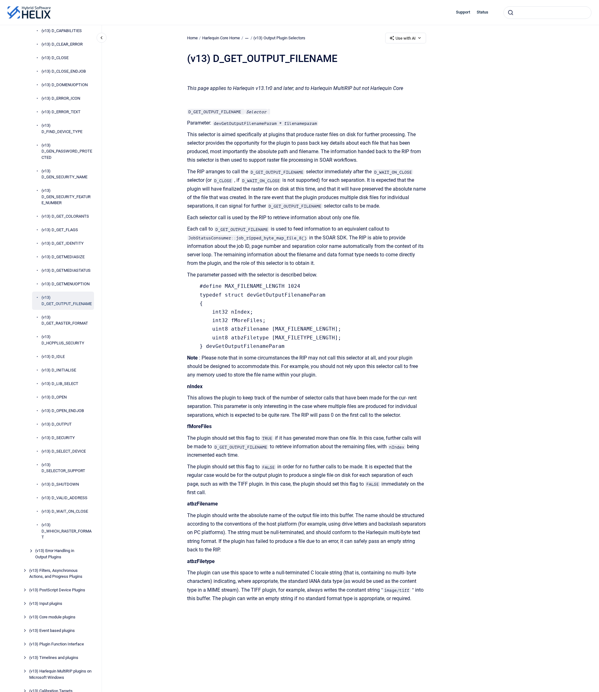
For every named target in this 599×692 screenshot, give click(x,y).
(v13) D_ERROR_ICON (61, 98)
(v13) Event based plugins (52, 630)
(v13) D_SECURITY (58, 437)
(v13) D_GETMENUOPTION (66, 284)
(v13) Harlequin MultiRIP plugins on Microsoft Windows (60, 674)
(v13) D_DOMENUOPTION (65, 85)
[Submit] (511, 13)
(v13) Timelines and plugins (53, 658)
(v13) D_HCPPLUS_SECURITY (63, 340)
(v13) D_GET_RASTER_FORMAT (65, 320)
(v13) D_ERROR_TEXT (61, 112)
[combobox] (547, 13)
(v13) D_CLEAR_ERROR (62, 44)
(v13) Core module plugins (52, 617)
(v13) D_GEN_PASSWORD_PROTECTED (67, 151)
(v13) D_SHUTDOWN (60, 484)
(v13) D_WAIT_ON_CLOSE (65, 511)
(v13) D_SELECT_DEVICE (64, 451)
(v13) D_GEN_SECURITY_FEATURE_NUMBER (66, 196)
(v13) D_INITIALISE (59, 370)
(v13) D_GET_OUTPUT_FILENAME (67, 300)
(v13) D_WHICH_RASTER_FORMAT (67, 531)
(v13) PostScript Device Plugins (57, 590)
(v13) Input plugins (45, 603)
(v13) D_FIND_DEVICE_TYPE (62, 128)
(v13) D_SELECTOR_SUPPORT (63, 467)
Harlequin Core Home (221, 38)
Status (482, 12)
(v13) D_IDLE (53, 356)
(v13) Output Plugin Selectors (279, 38)
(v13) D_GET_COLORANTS (65, 216)
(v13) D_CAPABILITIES (62, 31)
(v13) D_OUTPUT (57, 424)
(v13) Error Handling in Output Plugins (54, 554)
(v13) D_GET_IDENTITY (63, 243)
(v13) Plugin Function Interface (56, 644)
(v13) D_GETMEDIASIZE (63, 257)
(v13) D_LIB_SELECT (60, 383)
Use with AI (406, 38)
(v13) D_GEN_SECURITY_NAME (64, 174)
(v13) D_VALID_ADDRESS (64, 498)
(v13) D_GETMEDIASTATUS (66, 270)
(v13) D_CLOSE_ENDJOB (64, 71)
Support (463, 12)
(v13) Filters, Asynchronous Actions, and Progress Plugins (55, 573)
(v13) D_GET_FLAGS (60, 230)
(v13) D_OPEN (54, 397)
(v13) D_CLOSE (55, 58)
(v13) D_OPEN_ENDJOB (63, 410)
